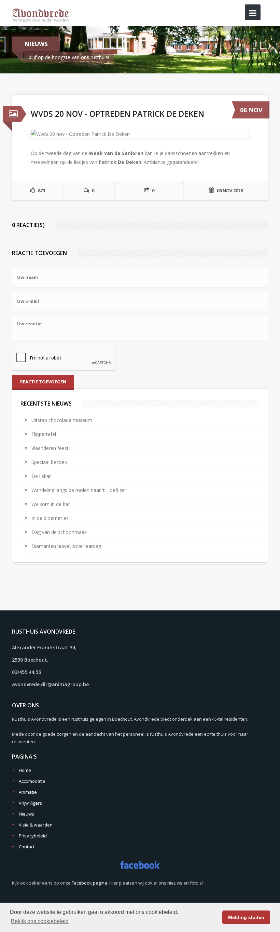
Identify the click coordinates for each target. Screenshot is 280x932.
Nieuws (26, 814)
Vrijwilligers (30, 803)
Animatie (28, 792)
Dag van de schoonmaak (59, 532)
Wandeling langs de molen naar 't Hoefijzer (78, 490)
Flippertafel (43, 434)
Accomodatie (32, 781)
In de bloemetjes (50, 518)
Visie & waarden (36, 825)
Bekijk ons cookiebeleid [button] (40, 921)
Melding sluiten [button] (246, 917)
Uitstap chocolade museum (61, 420)
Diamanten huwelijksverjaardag (66, 546)
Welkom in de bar (50, 504)
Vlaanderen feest (50, 448)
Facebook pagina (89, 883)
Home (25, 770)
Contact (26, 847)
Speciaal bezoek (49, 462)
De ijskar (41, 476)
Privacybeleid (33, 836)
